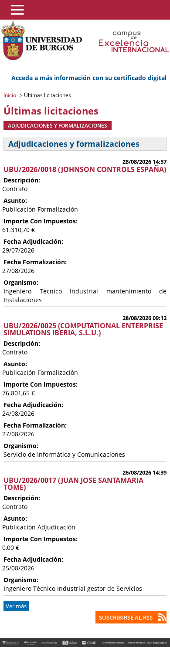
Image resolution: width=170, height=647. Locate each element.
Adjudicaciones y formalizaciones (57, 125)
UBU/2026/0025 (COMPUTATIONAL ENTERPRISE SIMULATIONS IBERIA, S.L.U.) (83, 329)
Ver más (16, 606)
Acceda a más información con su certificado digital (89, 78)
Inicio (10, 95)
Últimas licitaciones (47, 95)
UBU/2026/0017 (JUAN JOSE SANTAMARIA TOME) (73, 483)
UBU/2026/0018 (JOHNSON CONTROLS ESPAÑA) (84, 169)
